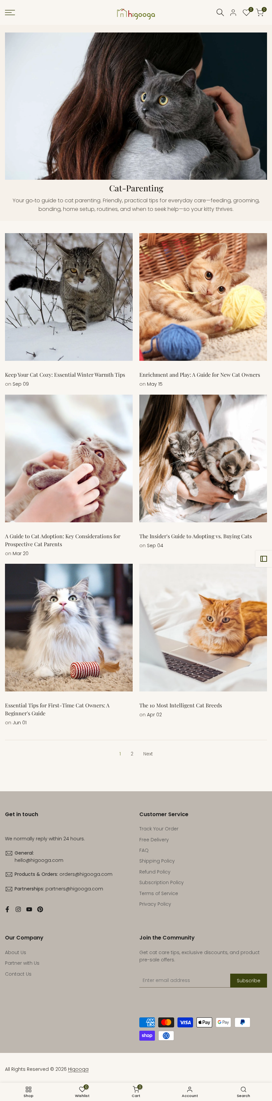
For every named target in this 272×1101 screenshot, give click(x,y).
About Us (15, 952)
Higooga (78, 1069)
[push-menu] (10, 12)
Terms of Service (158, 893)
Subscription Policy (161, 882)
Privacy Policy (155, 904)
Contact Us (18, 974)
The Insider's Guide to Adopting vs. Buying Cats (195, 536)
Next (148, 753)
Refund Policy (154, 872)
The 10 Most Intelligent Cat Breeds (180, 705)
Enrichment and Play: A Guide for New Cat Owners (199, 374)
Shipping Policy (157, 861)
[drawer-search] (220, 12)
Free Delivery (154, 839)
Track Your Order (158, 828)
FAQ (144, 850)
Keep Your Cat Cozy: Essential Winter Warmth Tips (65, 374)
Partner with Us (22, 963)
